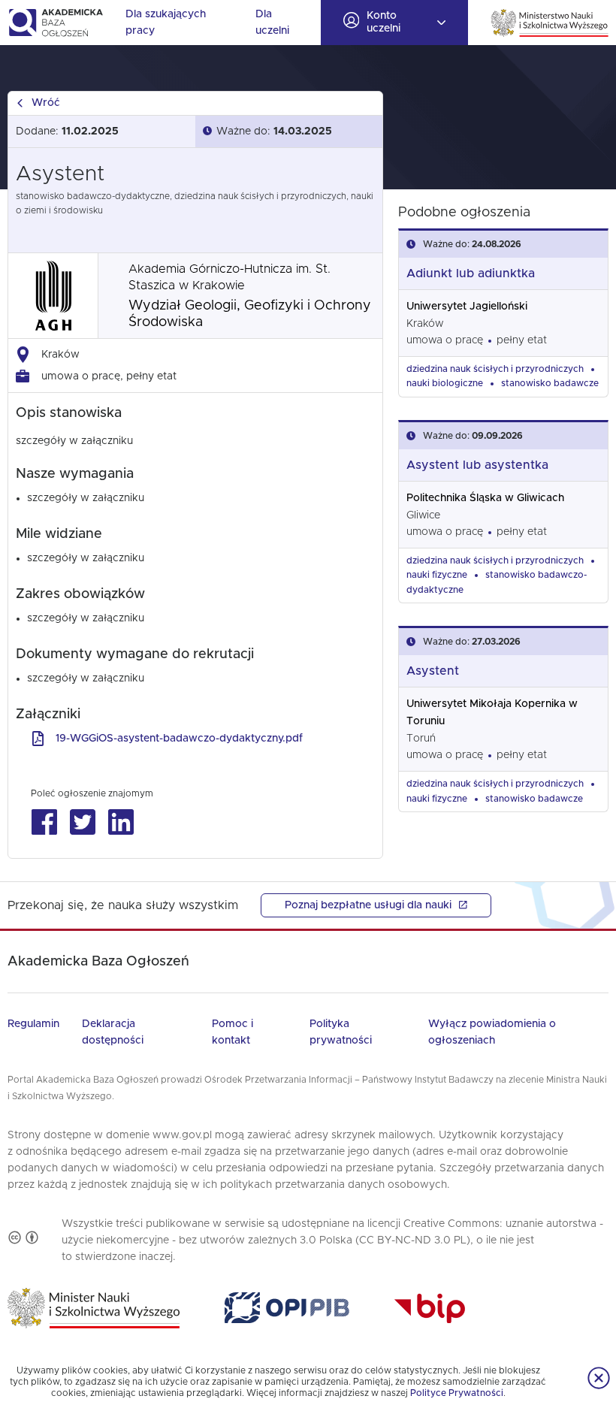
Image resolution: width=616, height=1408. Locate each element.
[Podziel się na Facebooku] (44, 822)
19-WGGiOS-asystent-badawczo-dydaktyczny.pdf (179, 738)
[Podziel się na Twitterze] (82, 822)
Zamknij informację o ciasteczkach (598, 1378)
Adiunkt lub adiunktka (470, 273)
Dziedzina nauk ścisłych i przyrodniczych (495, 368)
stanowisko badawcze (550, 383)
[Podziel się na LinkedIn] (120, 822)
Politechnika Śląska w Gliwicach (485, 498)
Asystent (432, 671)
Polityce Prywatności (456, 1392)
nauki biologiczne (444, 383)
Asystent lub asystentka (477, 465)
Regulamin (33, 1024)
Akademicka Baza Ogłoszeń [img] (55, 23)
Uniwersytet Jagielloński (466, 306)
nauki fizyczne (436, 574)
